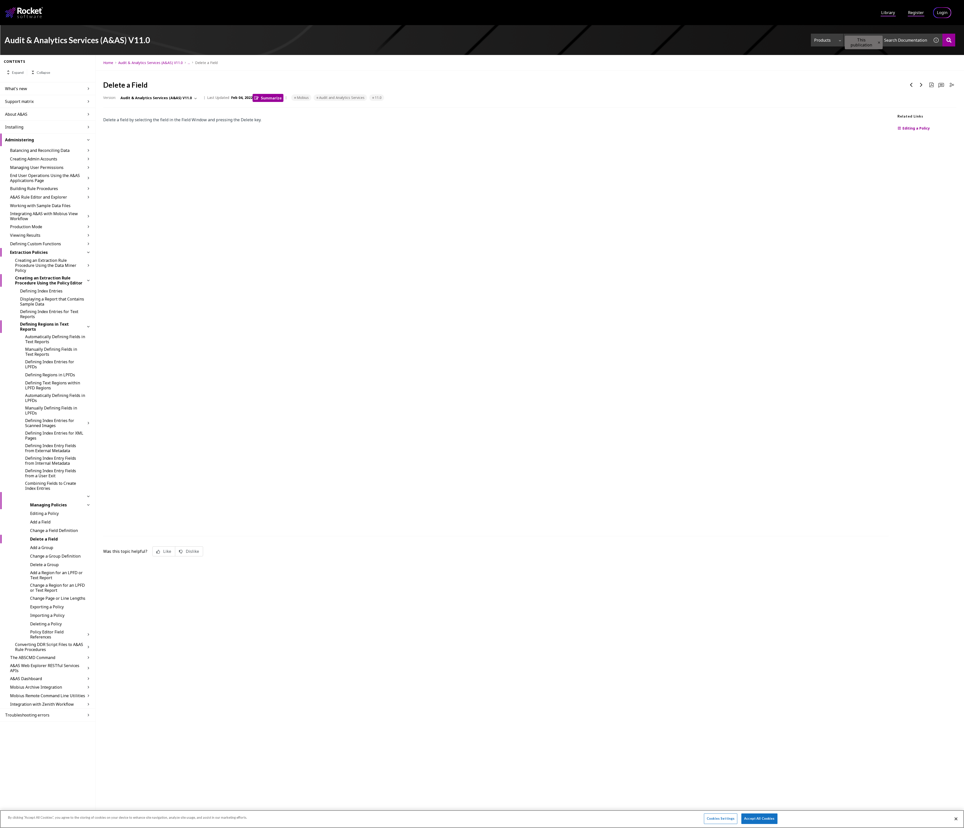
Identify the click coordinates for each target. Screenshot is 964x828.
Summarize (271, 97)
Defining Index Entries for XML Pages (54, 436)
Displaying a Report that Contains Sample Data (52, 302)
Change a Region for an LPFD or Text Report (57, 588)
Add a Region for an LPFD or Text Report (56, 575)
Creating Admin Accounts (33, 159)
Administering (19, 140)
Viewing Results (25, 235)
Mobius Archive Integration (36, 687)
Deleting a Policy (46, 624)
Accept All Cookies (759, 818)
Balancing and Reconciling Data (40, 150)
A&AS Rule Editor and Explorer (38, 197)
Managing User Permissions (37, 167)
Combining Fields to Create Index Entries (50, 486)
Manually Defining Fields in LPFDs (51, 410)
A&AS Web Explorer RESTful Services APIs (44, 668)
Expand (18, 72)
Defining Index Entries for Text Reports (49, 314)
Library (888, 12)
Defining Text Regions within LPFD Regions (52, 385)
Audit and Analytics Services (342, 97)
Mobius (303, 97)
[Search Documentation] (948, 40)
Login (942, 12)
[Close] (955, 818)
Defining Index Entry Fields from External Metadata (50, 448)
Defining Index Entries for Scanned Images (49, 423)
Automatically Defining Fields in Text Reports (55, 339)
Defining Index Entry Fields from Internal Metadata (50, 461)
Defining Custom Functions (35, 244)
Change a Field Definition (54, 530)
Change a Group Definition (55, 556)
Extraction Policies (29, 252)
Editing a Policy (44, 513)
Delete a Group (44, 564)
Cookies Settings (721, 818)
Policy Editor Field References (47, 634)
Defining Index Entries (41, 291)
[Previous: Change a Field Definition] (911, 85)
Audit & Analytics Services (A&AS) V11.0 (150, 63)
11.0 (378, 97)
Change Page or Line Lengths (57, 598)
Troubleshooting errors (27, 715)
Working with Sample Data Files (40, 205)
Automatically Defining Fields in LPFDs (55, 398)
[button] (879, 42)
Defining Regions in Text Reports (44, 327)
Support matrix (19, 101)
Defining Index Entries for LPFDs (49, 364)
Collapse (43, 72)
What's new (16, 88)
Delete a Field (44, 539)
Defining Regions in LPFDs (50, 375)
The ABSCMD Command (32, 657)
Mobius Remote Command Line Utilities (47, 695)
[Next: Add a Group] (921, 85)
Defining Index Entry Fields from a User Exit (50, 473)
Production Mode (26, 226)
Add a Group (41, 547)
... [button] (189, 63)
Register (916, 12)
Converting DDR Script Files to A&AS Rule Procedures (49, 647)
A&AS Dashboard (26, 678)
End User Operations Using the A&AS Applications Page (45, 178)
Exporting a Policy (47, 607)
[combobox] (887, 40)
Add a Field (40, 522)
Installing (14, 127)
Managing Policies (48, 505)
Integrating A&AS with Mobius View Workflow (44, 216)
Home (108, 63)
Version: (109, 97)
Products (822, 40)
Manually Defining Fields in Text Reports (51, 352)
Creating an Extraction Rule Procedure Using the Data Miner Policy (45, 265)
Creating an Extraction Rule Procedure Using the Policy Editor (48, 280)
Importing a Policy (47, 615)
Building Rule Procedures (34, 188)
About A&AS (16, 114)
